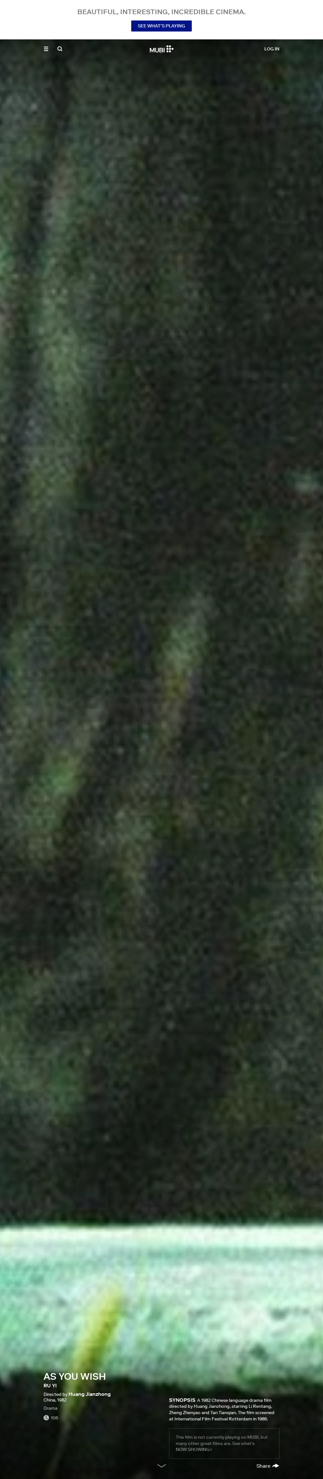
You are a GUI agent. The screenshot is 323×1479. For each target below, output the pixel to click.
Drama (50, 1408)
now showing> (194, 1449)
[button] (46, 48)
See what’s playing (161, 26)
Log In (271, 49)
